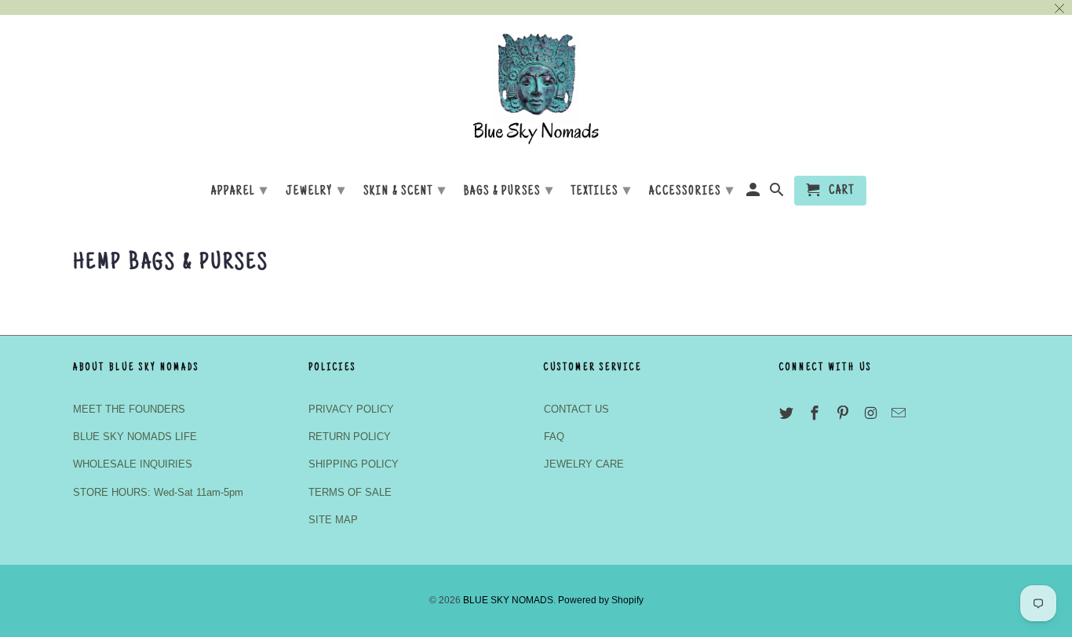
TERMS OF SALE (350, 492)
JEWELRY (316, 191)
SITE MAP (333, 520)
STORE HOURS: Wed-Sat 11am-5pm (158, 492)
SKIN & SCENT (405, 191)
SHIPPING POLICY (353, 464)
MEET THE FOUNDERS (129, 409)
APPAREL (239, 191)
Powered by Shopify (601, 600)
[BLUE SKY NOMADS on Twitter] (788, 413)
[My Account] (754, 194)
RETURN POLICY (349, 436)
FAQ (554, 436)
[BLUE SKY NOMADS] (536, 93)
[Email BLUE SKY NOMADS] (900, 413)
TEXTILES (601, 191)
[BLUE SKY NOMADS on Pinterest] (844, 413)
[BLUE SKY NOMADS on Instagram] (872, 413)
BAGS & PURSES (509, 191)
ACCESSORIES (692, 191)
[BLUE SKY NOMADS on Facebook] (816, 413)
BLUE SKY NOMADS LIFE (135, 436)
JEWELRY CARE (584, 464)
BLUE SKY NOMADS (508, 600)
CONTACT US (576, 409)
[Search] (778, 194)
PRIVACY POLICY (351, 409)
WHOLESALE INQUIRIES (132, 464)
